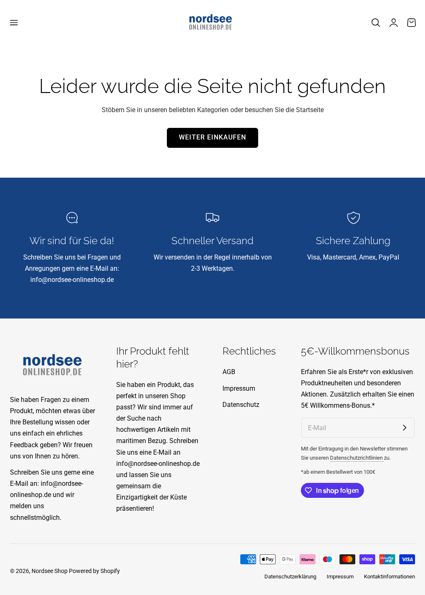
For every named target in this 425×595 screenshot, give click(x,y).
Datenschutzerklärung (290, 576)
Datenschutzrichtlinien (357, 458)
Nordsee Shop (50, 571)
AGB (228, 372)
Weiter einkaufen (212, 137)
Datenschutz (240, 405)
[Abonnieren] (404, 427)
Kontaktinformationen (389, 576)
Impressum (238, 388)
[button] (14, 23)
